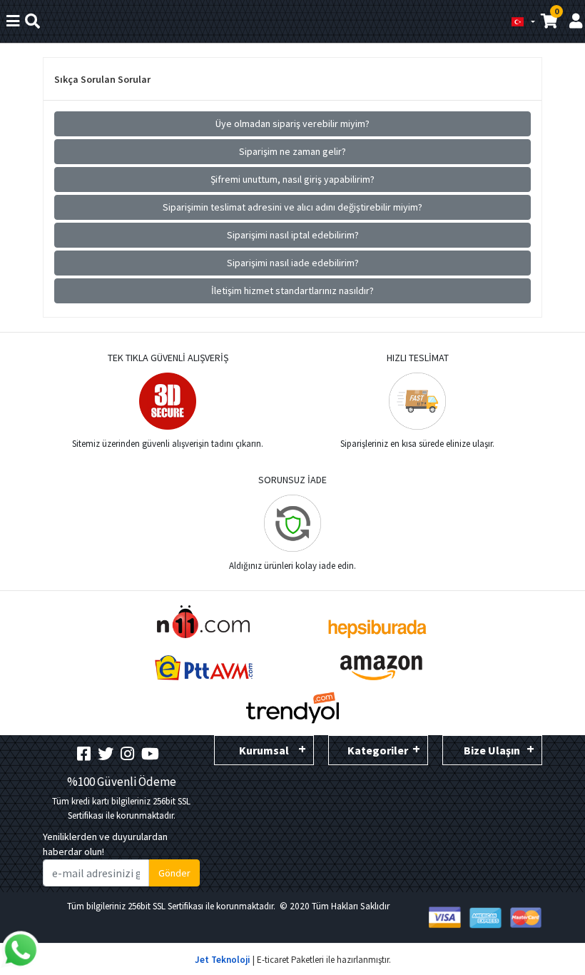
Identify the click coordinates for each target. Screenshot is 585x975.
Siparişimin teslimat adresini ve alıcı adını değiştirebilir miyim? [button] (292, 207)
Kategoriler (377, 750)
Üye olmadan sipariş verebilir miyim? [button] (292, 123)
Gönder (174, 873)
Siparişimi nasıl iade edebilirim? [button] (293, 262)
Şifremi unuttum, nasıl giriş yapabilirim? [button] (292, 179)
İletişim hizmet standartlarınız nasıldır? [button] (292, 290)
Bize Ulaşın (492, 750)
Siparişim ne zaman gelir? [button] (292, 151)
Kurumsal (264, 750)
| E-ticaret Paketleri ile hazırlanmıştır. (293, 960)
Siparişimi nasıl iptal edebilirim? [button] (293, 234)
